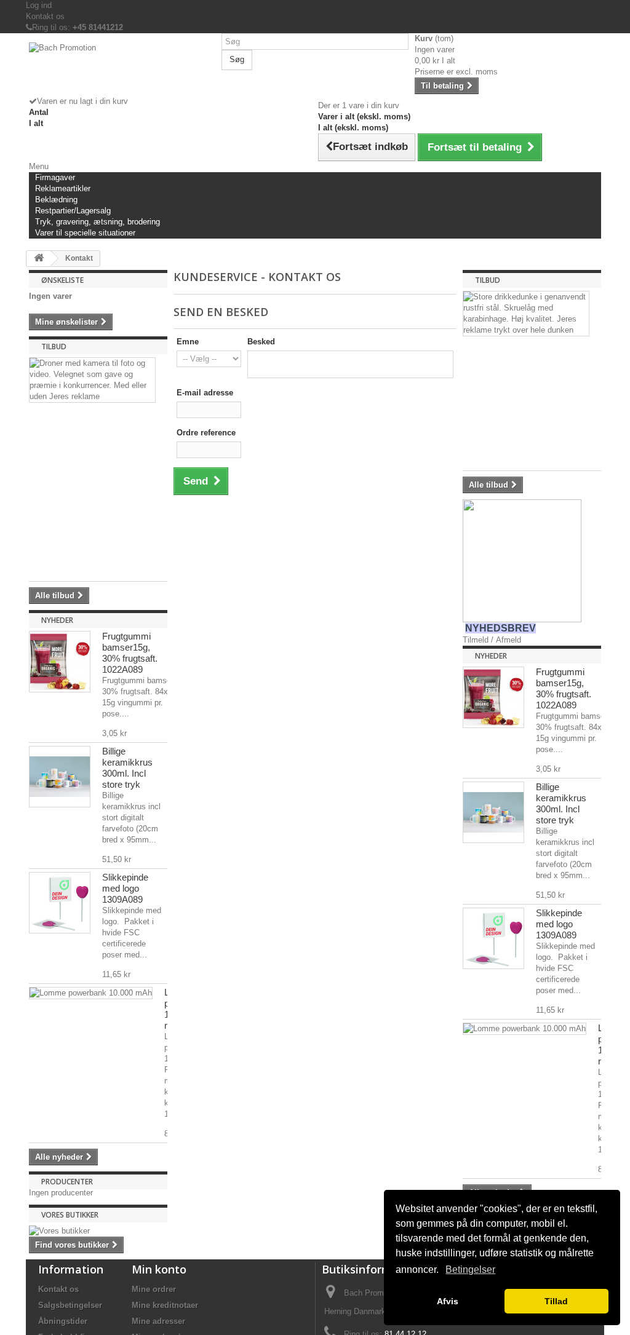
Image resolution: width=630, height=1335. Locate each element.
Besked (261, 341)
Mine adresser (158, 1321)
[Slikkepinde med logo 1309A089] (59, 902)
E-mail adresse (205, 392)
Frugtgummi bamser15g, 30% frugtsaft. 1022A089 (130, 653)
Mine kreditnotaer (165, 1305)
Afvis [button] (447, 1301)
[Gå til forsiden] (38, 258)
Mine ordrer (154, 1289)
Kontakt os (45, 16)
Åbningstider (62, 1321)
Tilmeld (475, 639)
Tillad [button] (556, 1301)
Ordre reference (206, 432)
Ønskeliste (62, 280)
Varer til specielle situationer (85, 232)
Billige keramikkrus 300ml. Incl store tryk (127, 768)
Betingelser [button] (470, 1269)
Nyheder (57, 620)
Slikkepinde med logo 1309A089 (125, 888)
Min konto (159, 1269)
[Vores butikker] (98, 1231)
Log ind (39, 5)
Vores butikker (69, 1215)
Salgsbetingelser (70, 1305)
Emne (188, 341)
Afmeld (508, 639)
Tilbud (53, 346)
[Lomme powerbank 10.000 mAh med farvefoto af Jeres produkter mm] (91, 993)
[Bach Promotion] (122, 69)
